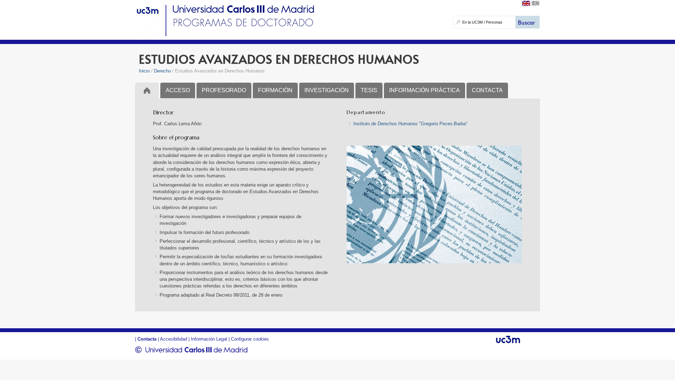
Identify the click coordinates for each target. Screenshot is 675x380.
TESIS (369, 90)
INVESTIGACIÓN (326, 90)
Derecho (162, 71)
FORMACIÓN (275, 90)
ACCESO (178, 90)
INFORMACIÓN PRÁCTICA (424, 90)
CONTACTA (487, 90)
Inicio (144, 71)
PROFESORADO (224, 90)
